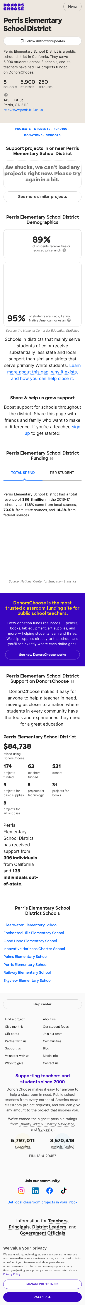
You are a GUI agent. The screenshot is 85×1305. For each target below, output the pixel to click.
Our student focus (56, 1026)
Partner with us (15, 1041)
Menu (72, 6)
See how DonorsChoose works (42, 655)
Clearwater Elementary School (30, 925)
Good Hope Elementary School (30, 941)
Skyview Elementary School (27, 980)
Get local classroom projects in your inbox (42, 1202)
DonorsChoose (13, 6)
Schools (53, 135)
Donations (33, 135)
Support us (13, 1048)
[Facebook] (49, 1191)
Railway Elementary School (27, 972)
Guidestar (46, 1129)
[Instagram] (21, 1191)
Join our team (52, 1034)
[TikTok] (64, 1191)
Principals (19, 1227)
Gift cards (12, 1034)
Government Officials (42, 1233)
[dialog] (42, 1273)
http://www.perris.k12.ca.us (23, 110)
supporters (23, 1142)
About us (49, 1019)
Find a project (15, 1019)
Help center (42, 1004)
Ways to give (14, 1063)
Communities (52, 1041)
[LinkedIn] (35, 1191)
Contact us (50, 1063)
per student (62, 472)
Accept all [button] (42, 1297)
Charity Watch (31, 1124)
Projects (23, 129)
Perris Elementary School (25, 964)
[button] (42, 1284)
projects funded (62, 1142)
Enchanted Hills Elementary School (33, 933)
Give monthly (14, 1026)
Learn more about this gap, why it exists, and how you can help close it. (44, 372)
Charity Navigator (59, 1124)
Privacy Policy (11, 1274)
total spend (23, 472)
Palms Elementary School (25, 956)
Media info (50, 1055)
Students (42, 129)
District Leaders (49, 1227)
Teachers (58, 1220)
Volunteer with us (17, 1055)
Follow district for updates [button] (45, 41)
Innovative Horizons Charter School (34, 949)
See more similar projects (42, 196)
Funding (61, 129)
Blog (46, 1048)
